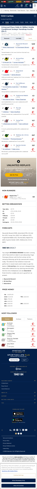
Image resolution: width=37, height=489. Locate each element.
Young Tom (19, 120)
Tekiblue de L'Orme (22, 135)
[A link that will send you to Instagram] (17, 430)
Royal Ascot (4, 386)
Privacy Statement (7, 443)
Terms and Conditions (8, 438)
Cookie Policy (6, 448)
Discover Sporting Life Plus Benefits (17, 179)
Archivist (10, 323)
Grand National (5, 388)
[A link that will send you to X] (20, 430)
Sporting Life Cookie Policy (10, 471)
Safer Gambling (18, 457)
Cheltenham (4, 383)
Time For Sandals (12, 338)
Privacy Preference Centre (9, 445)
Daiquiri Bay (11, 333)
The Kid (18, 108)
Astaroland (19, 71)
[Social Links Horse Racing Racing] (18, 433)
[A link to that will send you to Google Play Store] (18, 420)
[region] (18, 476)
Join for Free (14, 175)
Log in (28, 175)
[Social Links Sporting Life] (16, 433)
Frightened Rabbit (22, 95)
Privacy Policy (6, 440)
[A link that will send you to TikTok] (23, 430)
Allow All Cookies (18, 485)
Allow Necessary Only (18, 480)
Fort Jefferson (20, 83)
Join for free (14, 360)
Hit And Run (20, 58)
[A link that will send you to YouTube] (26, 430)
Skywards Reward (22, 44)
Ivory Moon (10, 344)
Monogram (10, 328)
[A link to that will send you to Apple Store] (18, 414)
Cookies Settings (18, 475)
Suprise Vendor (21, 145)
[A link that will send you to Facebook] (14, 430)
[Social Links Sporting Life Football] (21, 433)
